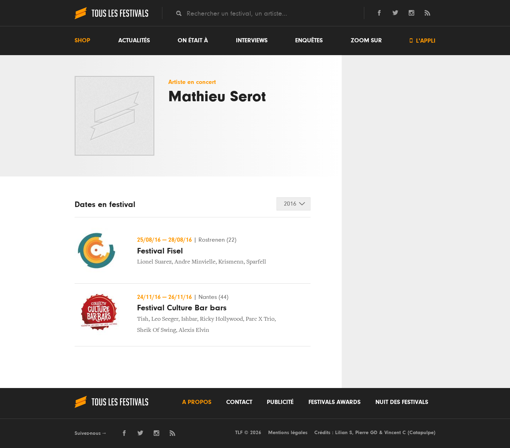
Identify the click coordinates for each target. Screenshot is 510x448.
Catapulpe (421, 432)
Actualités (134, 40)
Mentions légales (287, 432)
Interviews (251, 40)
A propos (196, 402)
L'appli (422, 40)
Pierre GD (366, 432)
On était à (193, 40)
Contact (239, 402)
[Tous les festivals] (111, 18)
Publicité (280, 402)
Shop (82, 40)
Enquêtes (309, 40)
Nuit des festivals (401, 402)
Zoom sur (366, 40)
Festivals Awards (334, 402)
